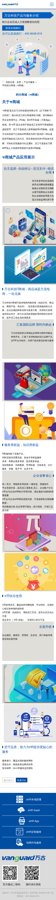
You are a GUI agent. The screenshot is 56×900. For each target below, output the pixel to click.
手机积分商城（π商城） (13, 85)
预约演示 (8, 780)
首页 (19, 82)
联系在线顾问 (13, 28)
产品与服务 (29, 82)
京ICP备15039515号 (40, 892)
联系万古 (21, 780)
